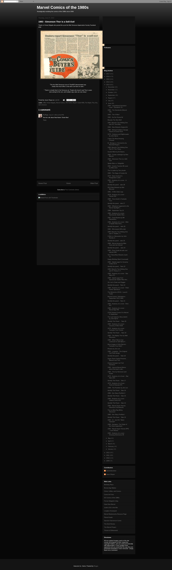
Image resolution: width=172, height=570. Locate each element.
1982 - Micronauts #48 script (117, 229)
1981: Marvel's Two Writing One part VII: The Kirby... (118, 123)
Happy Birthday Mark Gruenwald (118, 259)
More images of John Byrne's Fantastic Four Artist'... (117, 345)
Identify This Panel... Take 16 (117, 390)
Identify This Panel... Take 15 (117, 396)
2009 (108, 461)
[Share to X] (71, 100)
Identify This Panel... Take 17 (117, 380)
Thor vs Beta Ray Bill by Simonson (115, 411)
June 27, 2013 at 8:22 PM (56, 115)
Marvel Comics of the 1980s (63, 7)
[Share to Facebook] (73, 100)
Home (68, 183)
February (111, 446)
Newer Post (42, 183)
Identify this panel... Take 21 (116, 301)
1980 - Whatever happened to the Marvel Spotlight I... (118, 207)
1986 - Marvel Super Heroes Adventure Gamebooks (117, 406)
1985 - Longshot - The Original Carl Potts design (117, 352)
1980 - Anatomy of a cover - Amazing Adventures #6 (116, 434)
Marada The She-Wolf (115, 120)
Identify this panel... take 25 (116, 240)
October (110, 92)
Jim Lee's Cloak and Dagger (116, 282)
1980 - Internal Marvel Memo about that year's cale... (117, 368)
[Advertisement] (68, 164)
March (110, 443)
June (109, 103)
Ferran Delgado (51, 102)
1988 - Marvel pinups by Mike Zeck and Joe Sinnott (117, 244)
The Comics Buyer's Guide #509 (75, 102)
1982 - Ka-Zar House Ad (115, 117)
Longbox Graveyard (110, 511)
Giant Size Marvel (109, 504)
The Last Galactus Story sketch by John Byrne (117, 317)
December (111, 87)
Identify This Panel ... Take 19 (117, 333)
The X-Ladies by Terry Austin (117, 170)
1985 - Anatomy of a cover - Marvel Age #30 (116, 309)
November (111, 89)
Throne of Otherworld (111, 530)
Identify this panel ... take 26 (116, 226)
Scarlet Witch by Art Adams (116, 152)
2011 (108, 455)
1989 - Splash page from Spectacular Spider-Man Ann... (118, 278)
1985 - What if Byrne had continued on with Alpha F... (117, 340)
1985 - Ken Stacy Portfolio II (116, 393)
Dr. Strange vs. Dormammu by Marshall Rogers (117, 143)
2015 (108, 79)
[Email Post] (63, 100)
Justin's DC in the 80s (111, 507)
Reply (44, 120)
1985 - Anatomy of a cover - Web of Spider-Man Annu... (118, 222)
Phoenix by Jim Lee (114, 349)
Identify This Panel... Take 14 (117, 403)
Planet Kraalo (108, 517)
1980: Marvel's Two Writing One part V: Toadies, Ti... (118, 232)
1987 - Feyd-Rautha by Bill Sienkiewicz (116, 218)
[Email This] (67, 100)
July (109, 100)
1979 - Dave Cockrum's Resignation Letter (115, 176)
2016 (108, 76)
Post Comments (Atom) (72, 189)
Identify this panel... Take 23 (116, 266)
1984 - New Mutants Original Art (118, 127)
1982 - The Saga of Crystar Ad (117, 173)
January (110, 449)
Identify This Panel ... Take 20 (117, 321)
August (110, 98)
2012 (108, 452)
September (111, 95)
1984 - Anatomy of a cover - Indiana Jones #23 (116, 399)
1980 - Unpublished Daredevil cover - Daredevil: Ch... (117, 106)
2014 (108, 82)
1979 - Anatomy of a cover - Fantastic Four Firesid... (116, 329)
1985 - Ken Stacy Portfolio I (116, 414)
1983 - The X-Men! (114, 114)
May (109, 438)
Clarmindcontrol (111, 471)
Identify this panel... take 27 (116, 203)
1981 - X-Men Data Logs (115, 192)
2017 (108, 74)
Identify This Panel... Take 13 (117, 417)
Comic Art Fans (109, 494)
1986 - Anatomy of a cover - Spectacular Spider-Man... (117, 214)
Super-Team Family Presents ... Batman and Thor (118, 359)
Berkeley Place (108, 484)
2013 (108, 84)
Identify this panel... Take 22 (116, 285)
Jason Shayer (110, 474)
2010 (108, 458)
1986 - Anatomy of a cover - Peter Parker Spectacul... (118, 288)
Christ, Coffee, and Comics (112, 491)
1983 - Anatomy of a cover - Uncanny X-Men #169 (116, 324)
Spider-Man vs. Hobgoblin (116, 163)
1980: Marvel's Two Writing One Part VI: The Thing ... (118, 148)
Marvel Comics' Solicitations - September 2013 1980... (117, 297)
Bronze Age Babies (110, 488)
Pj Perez (45, 115)
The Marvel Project (110, 527)
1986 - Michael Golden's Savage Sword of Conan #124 (118, 130)
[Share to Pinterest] (75, 100)
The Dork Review (109, 524)
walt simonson (42, 105)
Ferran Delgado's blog (111, 501)
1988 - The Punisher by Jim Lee (118, 388)
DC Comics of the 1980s (111, 497)
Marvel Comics (60, 102)
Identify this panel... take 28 (116, 184)
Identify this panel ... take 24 (116, 248)
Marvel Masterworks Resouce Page (115, 514)
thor (96, 102)
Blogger (96, 566)
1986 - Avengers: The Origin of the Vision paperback (117, 425)
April (109, 441)
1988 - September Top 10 (116, 210)
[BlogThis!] (69, 100)
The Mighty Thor (89, 102)
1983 (44, 102)
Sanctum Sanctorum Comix (112, 520)
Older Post (94, 183)
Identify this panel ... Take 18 (117, 356)
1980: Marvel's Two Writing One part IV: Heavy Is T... (118, 270)
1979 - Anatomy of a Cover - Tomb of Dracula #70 (116, 384)
